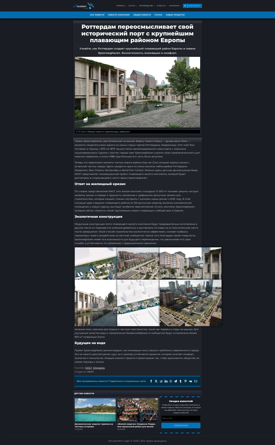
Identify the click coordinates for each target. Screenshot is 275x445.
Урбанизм (124, 132)
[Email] (195, 381)
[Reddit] (161, 381)
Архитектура (111, 132)
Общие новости (95, 132)
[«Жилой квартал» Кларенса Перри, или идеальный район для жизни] (137, 399)
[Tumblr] (180, 381)
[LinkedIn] (166, 381)
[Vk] (190, 381)
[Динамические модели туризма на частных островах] (95, 399)
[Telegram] (175, 381)
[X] (156, 381)
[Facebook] (151, 381)
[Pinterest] (185, 381)
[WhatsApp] (171, 381)
